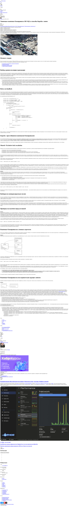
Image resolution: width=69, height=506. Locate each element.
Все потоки (4, 0)
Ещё (3, 448)
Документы (4, 492)
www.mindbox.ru (5, 465)
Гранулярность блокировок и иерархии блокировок (10, 63)
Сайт (1, 342)
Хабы (3, 484)
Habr (5, 505)
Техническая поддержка (10, 504)
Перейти (2, 374)
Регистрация (4, 479)
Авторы (3, 485)
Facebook (3, 342)
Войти (3, 478)
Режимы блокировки (5, 64)
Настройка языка (3, 504)
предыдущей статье (62, 291)
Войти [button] (1, 5)
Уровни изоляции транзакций (7, 66)
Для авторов (4, 490)
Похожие (7, 452)
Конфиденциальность (5, 494)
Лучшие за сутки (3, 452)
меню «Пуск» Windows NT (40, 383)
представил (47, 383)
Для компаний (4, 491)
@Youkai (8, 349)
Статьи (3, 482)
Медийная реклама (5, 498)
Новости (3, 483)
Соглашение (4, 493)
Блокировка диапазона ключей (7, 65)
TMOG (52, 383)
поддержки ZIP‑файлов (28, 383)
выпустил (17, 384)
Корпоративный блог (5, 497)
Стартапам (4, 500)
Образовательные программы (7, 499)
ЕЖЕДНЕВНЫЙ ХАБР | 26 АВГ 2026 (6, 376)
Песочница (4, 486)
